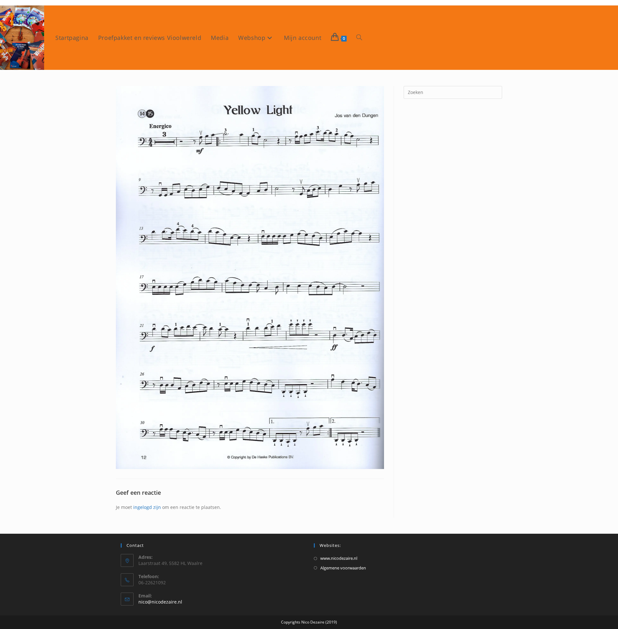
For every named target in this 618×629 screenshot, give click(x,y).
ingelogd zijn (147, 507)
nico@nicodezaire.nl (160, 602)
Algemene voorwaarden (343, 568)
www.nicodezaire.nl (338, 558)
